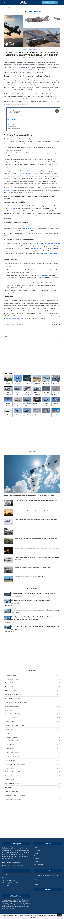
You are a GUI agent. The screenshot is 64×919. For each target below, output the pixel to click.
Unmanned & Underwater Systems (32, 795)
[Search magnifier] (56, 2)
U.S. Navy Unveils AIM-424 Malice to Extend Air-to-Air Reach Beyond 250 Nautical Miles (36, 500)
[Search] (59, 2)
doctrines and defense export (50, 253)
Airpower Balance (32, 687)
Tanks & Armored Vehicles (32, 791)
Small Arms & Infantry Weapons (32, 772)
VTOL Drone (12, 119)
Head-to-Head (32, 733)
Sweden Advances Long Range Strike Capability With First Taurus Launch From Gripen (36, 519)
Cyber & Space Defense (32, 706)
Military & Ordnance (32, 745)
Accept (59, 915)
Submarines (32, 787)
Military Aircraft (32, 748)
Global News (32, 729)
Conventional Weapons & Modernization (32, 702)
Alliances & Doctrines (32, 690)
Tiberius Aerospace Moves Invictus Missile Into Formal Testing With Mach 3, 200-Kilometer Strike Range (37, 558)
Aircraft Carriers (32, 683)
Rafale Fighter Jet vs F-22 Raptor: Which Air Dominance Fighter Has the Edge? (35, 610)
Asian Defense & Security (32, 698)
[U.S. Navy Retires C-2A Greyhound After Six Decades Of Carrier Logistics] (8, 570)
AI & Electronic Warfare (32, 679)
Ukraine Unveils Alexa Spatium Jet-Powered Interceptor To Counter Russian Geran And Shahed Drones (36, 539)
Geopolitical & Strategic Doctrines (32, 725)
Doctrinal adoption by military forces (17, 283)
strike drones (37, 248)
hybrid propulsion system (30, 173)
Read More (32, 917)
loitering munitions (44, 275)
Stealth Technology (32, 779)
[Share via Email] (59, 324)
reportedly (7, 190)
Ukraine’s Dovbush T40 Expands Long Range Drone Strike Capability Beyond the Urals (36, 510)
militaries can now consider (36, 211)
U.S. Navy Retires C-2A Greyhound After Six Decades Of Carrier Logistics (32, 567)
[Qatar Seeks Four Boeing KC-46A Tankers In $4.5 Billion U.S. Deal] (8, 579)
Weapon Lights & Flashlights (32, 799)
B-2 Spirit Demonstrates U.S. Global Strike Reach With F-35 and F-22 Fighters (29, 495)
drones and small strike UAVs (22, 311)
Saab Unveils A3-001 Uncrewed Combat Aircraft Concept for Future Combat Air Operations (36, 529)
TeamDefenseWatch (30, 57)
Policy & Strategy (32, 768)
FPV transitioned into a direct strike (36, 153)
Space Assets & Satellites (32, 776)
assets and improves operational (16, 216)
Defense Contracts (32, 718)
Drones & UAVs (32, 721)
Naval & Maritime (32, 760)
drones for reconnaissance (29, 228)
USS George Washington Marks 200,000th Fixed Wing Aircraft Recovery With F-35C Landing (37, 548)
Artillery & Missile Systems (32, 694)
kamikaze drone (8, 144)
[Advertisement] (32, 357)
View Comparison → (17, 596)
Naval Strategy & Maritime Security (32, 764)
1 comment (20, 324)
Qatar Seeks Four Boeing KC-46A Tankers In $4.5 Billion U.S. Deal (30, 576)
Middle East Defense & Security (32, 741)
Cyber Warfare (32, 710)
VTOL (21, 67)
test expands (13, 208)
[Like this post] (52, 324)
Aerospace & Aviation (32, 675)
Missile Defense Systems (32, 752)
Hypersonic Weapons (32, 737)
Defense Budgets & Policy (32, 714)
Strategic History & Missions (32, 783)
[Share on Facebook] (54, 324)
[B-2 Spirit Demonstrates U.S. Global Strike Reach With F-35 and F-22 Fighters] (32, 474)
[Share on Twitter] (56, 324)
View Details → (11, 130)
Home (5, 7)
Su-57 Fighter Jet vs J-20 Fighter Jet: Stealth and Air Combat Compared (33, 593)
